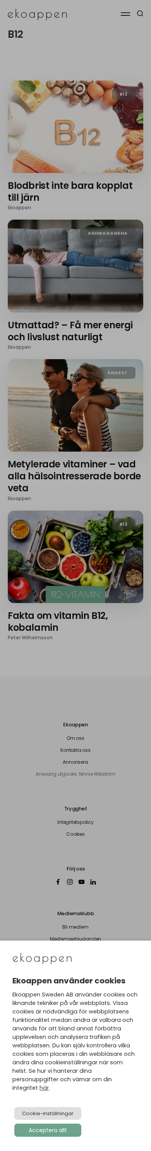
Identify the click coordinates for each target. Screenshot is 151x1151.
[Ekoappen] (42, 959)
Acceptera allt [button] (48, 1130)
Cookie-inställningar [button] (48, 1113)
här (44, 1088)
